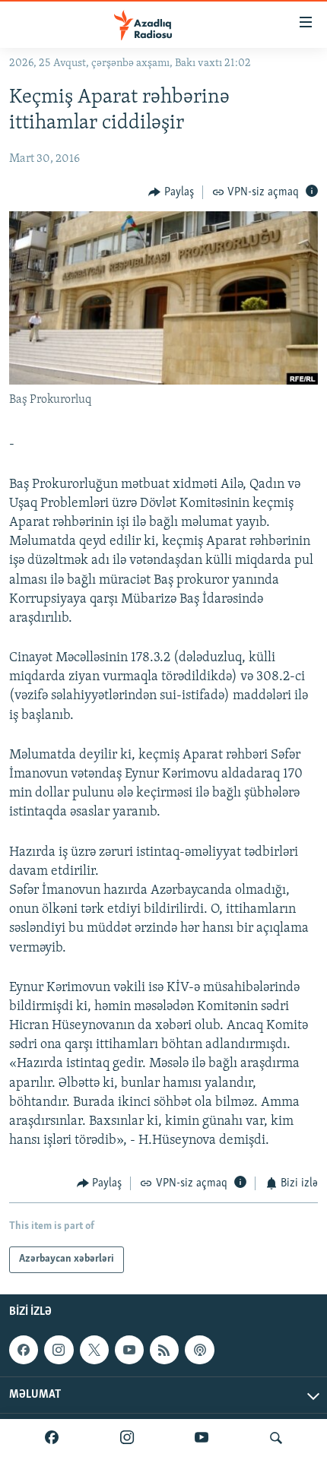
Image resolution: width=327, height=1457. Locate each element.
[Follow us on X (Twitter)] (94, 1349)
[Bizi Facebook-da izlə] (51, 1438)
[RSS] (164, 1349)
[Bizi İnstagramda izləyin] (127, 1438)
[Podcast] (199, 1349)
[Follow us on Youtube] (129, 1349)
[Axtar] (276, 1438)
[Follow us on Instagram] (58, 1349)
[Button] (171, 192)
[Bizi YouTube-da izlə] (201, 1438)
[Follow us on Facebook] (23, 1349)
